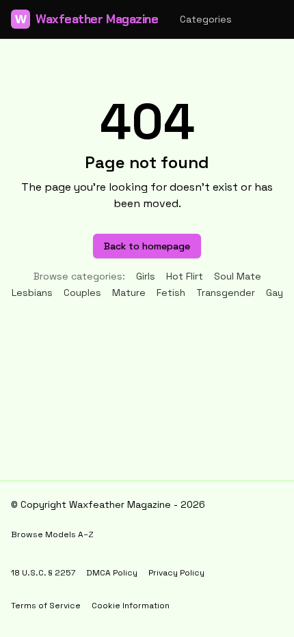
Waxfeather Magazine (86, 19)
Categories (206, 19)
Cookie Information (131, 605)
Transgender (225, 292)
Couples (82, 292)
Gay (274, 292)
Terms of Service (46, 605)
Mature (129, 292)
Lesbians (32, 292)
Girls (145, 276)
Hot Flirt (184, 276)
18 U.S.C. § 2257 (43, 572)
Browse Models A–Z (52, 534)
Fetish (171, 292)
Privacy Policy (176, 572)
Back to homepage (147, 246)
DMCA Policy (111, 572)
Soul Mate (237, 276)
